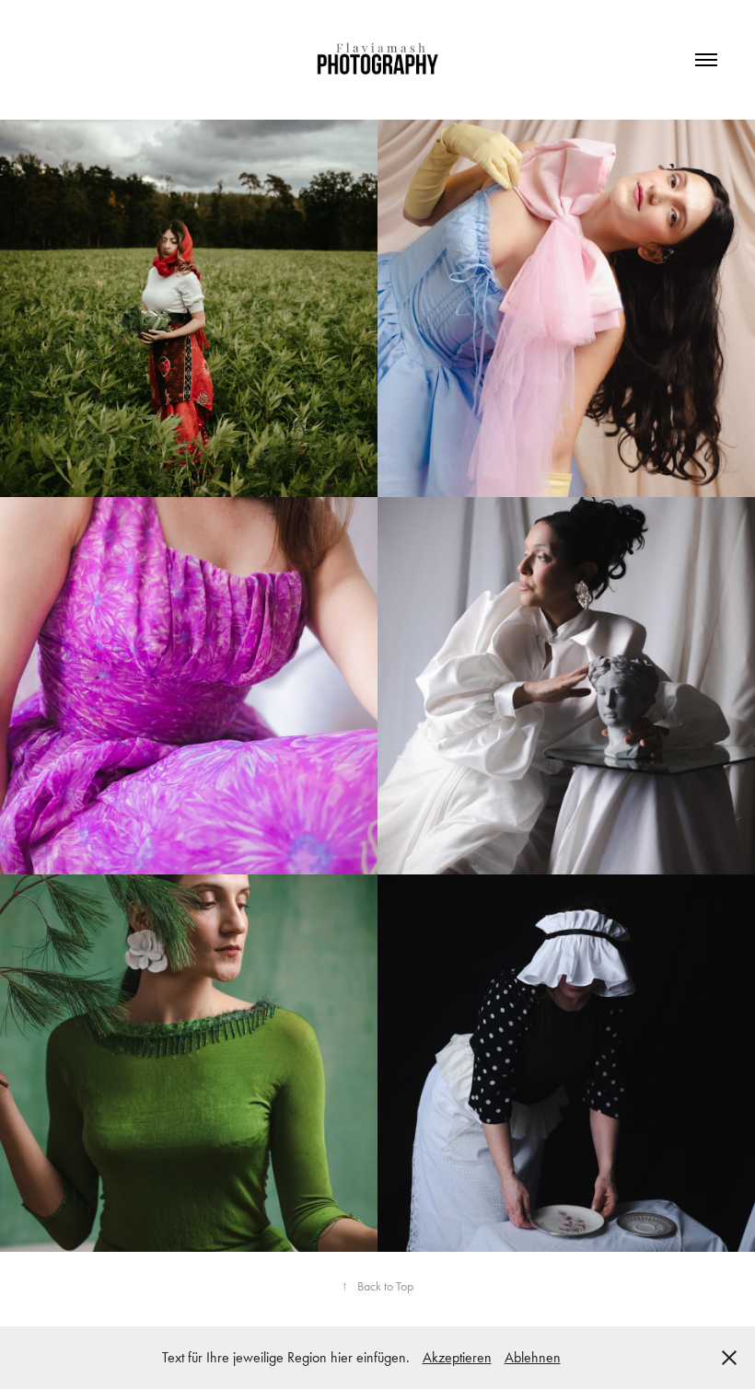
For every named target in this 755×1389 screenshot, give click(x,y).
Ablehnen (533, 1357)
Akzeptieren (457, 1357)
